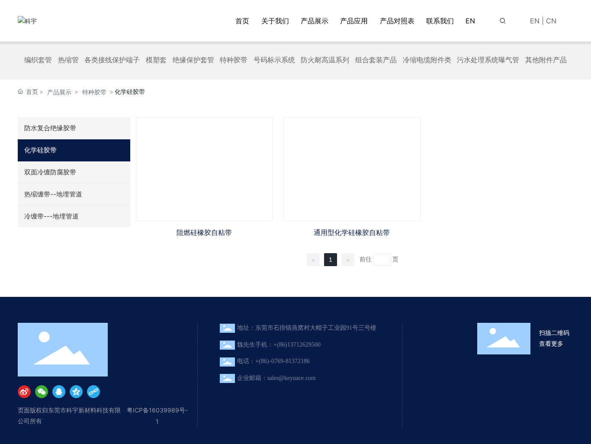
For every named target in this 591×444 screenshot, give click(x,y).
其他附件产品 (546, 60)
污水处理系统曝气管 (488, 60)
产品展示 (59, 92)
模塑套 (156, 60)
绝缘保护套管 (193, 60)
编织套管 (38, 60)
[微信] (41, 391)
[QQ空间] (76, 391)
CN (551, 20)
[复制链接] (93, 391)
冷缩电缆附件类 (427, 60)
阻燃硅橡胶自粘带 (204, 232)
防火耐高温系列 (325, 60)
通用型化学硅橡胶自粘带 (352, 232)
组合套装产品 (376, 60)
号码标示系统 (274, 60)
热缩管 (68, 60)
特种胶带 (233, 60)
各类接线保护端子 (112, 60)
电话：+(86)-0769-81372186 (273, 361)
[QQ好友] (58, 391)
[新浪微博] (24, 391)
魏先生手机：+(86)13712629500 (279, 344)
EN (535, 20)
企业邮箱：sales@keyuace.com (276, 378)
